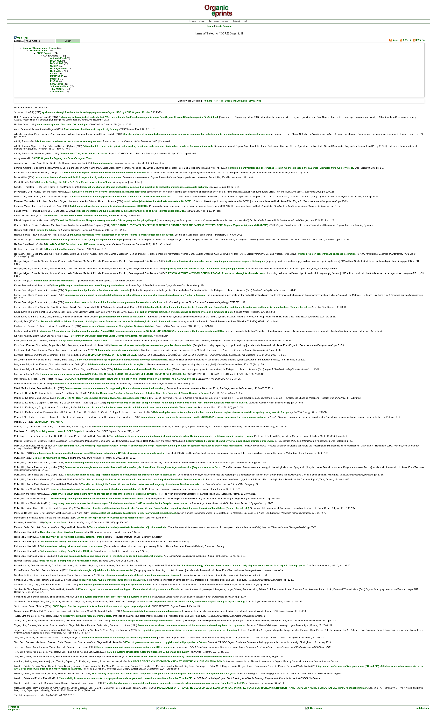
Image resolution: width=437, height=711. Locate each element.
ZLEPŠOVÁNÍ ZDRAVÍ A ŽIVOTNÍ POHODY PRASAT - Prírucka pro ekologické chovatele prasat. (215, 273)
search (225, 21)
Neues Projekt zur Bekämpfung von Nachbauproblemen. (68, 560)
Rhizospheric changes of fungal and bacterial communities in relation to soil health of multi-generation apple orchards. (144, 187)
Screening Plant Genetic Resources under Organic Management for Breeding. (112, 336)
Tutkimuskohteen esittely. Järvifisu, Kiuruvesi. (64, 541)
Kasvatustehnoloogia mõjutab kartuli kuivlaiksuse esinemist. (101, 570)
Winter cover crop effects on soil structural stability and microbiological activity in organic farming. (192, 601)
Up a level (22, 38)
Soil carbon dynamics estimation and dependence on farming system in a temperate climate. (184, 312)
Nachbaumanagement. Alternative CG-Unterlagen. (63, 124)
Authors (208, 100)
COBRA (54, 66)
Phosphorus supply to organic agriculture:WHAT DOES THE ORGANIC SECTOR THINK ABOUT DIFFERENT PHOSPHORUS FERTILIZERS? (113, 374)
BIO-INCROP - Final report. (49, 422)
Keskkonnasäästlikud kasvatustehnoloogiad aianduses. (152, 611)
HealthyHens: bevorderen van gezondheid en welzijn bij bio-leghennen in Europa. (79, 239)
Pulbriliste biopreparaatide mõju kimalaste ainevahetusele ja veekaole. (102, 462)
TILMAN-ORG (57, 89)
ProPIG (54, 81)
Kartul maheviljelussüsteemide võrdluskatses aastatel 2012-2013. (158, 201)
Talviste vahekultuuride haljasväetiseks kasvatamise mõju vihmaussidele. (128, 527)
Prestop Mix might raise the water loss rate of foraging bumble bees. (88, 285)
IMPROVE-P (56, 76)
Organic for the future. (56, 522)
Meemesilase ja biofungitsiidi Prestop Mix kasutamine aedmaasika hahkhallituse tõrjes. (97, 498)
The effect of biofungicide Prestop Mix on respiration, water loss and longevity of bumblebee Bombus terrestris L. (141, 484)
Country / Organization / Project (40, 48)
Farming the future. (46, 230)
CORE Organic (44, 53)
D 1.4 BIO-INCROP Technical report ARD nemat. (71, 244)
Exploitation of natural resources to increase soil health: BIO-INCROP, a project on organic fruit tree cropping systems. (203, 417)
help (245, 21)
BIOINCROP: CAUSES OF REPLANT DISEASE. (112, 355)
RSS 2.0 (420, 40)
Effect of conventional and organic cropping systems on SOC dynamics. (133, 647)
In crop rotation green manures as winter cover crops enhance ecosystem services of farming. (187, 630)
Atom (395, 40)
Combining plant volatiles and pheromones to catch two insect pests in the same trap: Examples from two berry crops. (291, 168)
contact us (13, 707)
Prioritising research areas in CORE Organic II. (60, 431)
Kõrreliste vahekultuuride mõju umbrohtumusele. (86, 616)
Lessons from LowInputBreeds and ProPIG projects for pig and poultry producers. (78, 177)
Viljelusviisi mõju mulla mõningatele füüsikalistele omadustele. (112, 580)
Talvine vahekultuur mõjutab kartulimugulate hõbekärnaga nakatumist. (119, 637)
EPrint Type (255, 100)
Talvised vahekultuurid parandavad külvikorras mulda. (142, 369)
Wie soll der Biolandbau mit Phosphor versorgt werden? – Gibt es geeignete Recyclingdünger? (105, 220)
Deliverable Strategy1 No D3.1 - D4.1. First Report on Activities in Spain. (74, 182)
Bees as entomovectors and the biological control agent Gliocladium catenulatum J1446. (98, 489)
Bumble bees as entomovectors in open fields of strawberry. (84, 383)
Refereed (218, 100)
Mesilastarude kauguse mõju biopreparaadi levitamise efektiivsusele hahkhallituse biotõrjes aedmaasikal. (120, 474)
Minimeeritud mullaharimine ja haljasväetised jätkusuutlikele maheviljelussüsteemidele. (121, 359)
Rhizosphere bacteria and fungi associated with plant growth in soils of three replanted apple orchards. (130, 211)
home (192, 21)
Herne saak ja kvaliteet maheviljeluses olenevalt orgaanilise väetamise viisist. (151, 345)
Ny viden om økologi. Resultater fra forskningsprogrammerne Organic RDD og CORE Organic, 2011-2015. (97, 112)
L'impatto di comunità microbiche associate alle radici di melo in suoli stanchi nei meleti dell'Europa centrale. (138, 407)
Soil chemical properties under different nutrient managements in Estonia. (140, 575)
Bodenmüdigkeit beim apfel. (61, 249)
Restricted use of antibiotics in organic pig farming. (91, 129)
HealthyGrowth (58, 68)
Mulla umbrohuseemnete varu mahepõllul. (117, 350)
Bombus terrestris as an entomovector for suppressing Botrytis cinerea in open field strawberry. (115, 388)
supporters (14, 709)
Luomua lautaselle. (103, 163)
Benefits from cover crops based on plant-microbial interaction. (127, 426)
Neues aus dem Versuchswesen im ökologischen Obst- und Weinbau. (118, 326)
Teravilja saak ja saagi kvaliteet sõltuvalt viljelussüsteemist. (141, 620)
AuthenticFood (58, 58)
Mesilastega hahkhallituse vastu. (50, 458)
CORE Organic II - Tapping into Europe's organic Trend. (63, 158)
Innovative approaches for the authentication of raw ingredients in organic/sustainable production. (122, 234)
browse (214, 21)
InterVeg (54, 78)
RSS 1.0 (406, 40)
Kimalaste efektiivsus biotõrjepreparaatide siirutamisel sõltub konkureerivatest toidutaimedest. (122, 196)
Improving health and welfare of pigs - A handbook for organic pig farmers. (205, 268)
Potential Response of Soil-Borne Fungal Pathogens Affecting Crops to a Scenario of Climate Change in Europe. (149, 393)
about (202, 21)
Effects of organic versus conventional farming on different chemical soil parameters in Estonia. (129, 589)
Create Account (223, 26)
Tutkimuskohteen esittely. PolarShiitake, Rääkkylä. (66, 551)
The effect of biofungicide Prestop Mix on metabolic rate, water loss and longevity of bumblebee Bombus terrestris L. (143, 479)
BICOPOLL (56, 61)
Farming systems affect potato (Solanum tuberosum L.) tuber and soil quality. (148, 652)
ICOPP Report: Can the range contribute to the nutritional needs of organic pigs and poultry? (101, 606)
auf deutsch (423, 708)
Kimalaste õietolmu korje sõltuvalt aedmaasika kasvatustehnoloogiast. (109, 191)
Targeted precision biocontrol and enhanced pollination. (326, 254)
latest (236, 21)
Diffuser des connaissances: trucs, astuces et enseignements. (69, 141)
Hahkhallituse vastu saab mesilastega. (54, 280)
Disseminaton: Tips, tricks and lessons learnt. (84, 153)
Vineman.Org (57, 91)
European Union (38, 50)
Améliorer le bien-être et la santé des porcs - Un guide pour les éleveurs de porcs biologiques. (215, 261)
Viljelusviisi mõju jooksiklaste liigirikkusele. (84, 340)
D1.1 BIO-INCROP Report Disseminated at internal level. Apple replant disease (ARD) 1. (103, 398)
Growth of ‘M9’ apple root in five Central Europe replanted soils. (110, 517)
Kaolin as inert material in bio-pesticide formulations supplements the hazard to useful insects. (115, 302)
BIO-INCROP (56, 63)
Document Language (236, 100)
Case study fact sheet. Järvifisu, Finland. (61, 532)
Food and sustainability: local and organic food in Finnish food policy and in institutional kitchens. (110, 556)
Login (210, 26)
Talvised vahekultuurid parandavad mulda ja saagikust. (117, 364)
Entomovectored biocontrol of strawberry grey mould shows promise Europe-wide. (230, 441)
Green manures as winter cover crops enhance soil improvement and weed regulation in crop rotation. (192, 625)
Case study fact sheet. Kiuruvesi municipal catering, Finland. (72, 537)
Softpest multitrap (59, 86)
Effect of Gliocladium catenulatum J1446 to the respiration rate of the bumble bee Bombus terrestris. (104, 494)
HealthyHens (56, 71)
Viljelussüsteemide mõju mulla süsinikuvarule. (121, 316)
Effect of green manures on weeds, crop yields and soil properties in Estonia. (166, 642)
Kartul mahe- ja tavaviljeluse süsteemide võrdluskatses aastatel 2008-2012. (108, 206)
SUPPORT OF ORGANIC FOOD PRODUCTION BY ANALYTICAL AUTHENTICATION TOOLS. (177, 661)
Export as (19, 41)
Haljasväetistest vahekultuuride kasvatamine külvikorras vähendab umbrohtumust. (133, 513)
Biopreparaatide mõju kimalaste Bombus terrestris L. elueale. (97, 290)
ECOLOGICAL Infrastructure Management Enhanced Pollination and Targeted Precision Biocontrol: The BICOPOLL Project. (130, 379)
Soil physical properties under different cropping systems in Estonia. (115, 584)
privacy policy (80, 708)
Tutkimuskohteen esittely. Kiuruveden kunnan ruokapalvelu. (71, 546)
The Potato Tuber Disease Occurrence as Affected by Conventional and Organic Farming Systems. (180, 656)
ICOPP (53, 73)
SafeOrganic (56, 84)
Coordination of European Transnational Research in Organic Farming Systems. (104, 172)
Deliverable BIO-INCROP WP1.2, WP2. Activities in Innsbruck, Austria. (80, 215)
